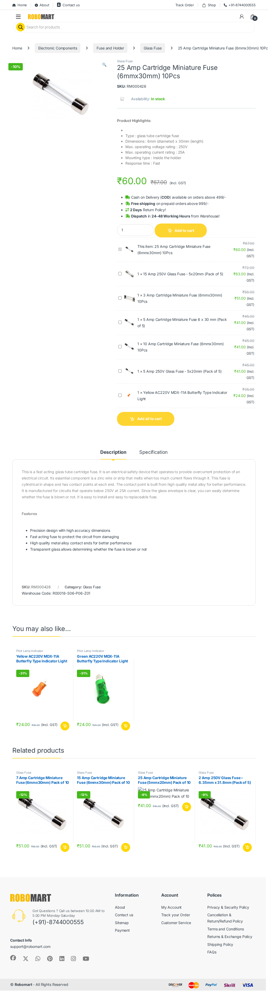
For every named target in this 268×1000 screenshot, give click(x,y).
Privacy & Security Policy (228, 907)
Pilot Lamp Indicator (29, 651)
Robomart (23, 984)
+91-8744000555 (242, 5)
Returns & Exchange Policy (229, 936)
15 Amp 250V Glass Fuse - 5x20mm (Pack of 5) (183, 274)
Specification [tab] (153, 452)
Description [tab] (113, 452)
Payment (122, 930)
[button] (104, 65)
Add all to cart (149, 418)
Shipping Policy (220, 944)
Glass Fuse (153, 48)
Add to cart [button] (64, 726)
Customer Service (176, 922)
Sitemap (122, 922)
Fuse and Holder (110, 48)
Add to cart (184, 230)
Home (22, 5)
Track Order (184, 5)
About (44, 5)
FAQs (211, 952)
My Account (171, 907)
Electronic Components (57, 48)
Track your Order (175, 915)
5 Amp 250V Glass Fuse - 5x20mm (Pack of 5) (182, 371)
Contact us (71, 5)
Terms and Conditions (225, 929)
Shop (212, 5)
